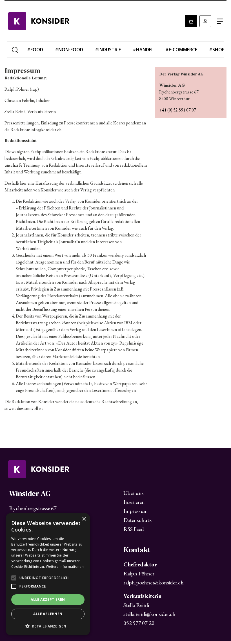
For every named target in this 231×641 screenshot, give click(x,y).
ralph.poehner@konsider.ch (153, 582)
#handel (143, 49)
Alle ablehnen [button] (47, 613)
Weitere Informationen (65, 566)
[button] (48, 626)
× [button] (84, 519)
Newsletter (191, 21)
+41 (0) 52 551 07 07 (177, 110)
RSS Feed (133, 529)
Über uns (133, 493)
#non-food (69, 49)
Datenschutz (137, 520)
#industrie (108, 49)
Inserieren (134, 502)
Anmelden (205, 21)
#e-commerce (181, 49)
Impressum (135, 511)
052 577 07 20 (138, 623)
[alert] (48, 574)
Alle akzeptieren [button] (48, 599)
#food (35, 49)
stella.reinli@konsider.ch (149, 614)
